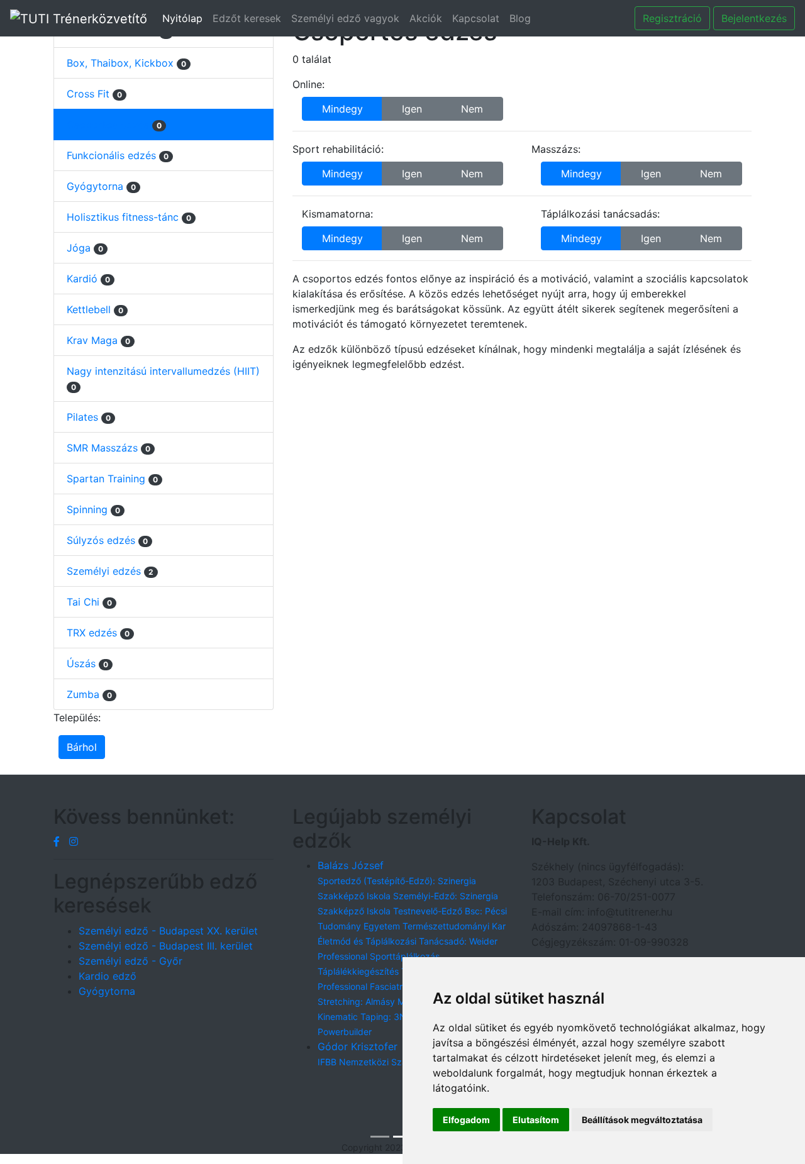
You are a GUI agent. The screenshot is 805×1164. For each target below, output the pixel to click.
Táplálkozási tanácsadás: (600, 214)
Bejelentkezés (754, 18)
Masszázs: (555, 149)
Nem (472, 109)
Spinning (89, 509)
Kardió (84, 278)
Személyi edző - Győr (130, 961)
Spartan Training (107, 478)
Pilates (84, 417)
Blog (520, 18)
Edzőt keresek (247, 18)
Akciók (425, 18)
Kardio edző (107, 976)
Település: (77, 717)
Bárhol (82, 747)
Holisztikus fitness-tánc (124, 217)
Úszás (83, 663)
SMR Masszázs (104, 447)
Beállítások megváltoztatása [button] (642, 1119)
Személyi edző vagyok (345, 18)
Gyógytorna (96, 186)
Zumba (85, 694)
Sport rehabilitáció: (338, 149)
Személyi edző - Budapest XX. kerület (168, 930)
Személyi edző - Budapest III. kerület (166, 946)
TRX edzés (93, 632)
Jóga (80, 247)
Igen (412, 109)
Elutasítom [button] (536, 1119)
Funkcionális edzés (113, 155)
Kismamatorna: (337, 214)
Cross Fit (90, 93)
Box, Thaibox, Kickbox (122, 63)
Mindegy (342, 109)
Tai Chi (85, 602)
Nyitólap (182, 18)
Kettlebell (90, 309)
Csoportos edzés (109, 124)
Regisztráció (672, 18)
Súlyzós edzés (102, 540)
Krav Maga (94, 340)
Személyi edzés (105, 571)
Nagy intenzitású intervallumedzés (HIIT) (163, 371)
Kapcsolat (475, 18)
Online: (308, 84)
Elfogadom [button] (466, 1119)
